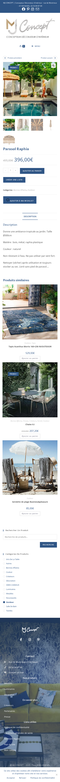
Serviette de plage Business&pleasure (30, 501)
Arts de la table (12, 559)
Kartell (39, 421)
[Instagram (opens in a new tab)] (32, 9)
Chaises (25, 421)
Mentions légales (12, 738)
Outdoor (31, 190)
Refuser (22, 778)
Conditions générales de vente (18, 733)
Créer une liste (14, 180)
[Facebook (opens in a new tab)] (23, 9)
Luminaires (10, 589)
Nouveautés (11, 598)
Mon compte (10, 750)
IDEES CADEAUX (12, 585)
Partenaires (9, 711)
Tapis (34, 343)
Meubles (9, 593)
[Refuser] (56, 774)
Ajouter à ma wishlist (21, 201)
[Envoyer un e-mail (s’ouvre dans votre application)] (37, 9)
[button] (53, 65)
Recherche (48, 545)
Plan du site (9, 744)
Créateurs (33, 421)
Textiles (9, 610)
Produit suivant (46, 58)
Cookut (9, 572)
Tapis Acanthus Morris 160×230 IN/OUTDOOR (30, 346)
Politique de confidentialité (16, 727)
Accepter (11, 778)
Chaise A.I (30, 424)
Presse (7, 716)
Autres (9, 563)
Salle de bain (11, 606)
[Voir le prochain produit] (55, 58)
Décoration (10, 580)
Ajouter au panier (32, 171)
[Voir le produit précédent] (5, 58)
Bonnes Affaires (20, 190)
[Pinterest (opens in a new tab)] (28, 9)
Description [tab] (30, 216)
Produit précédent (15, 58)
